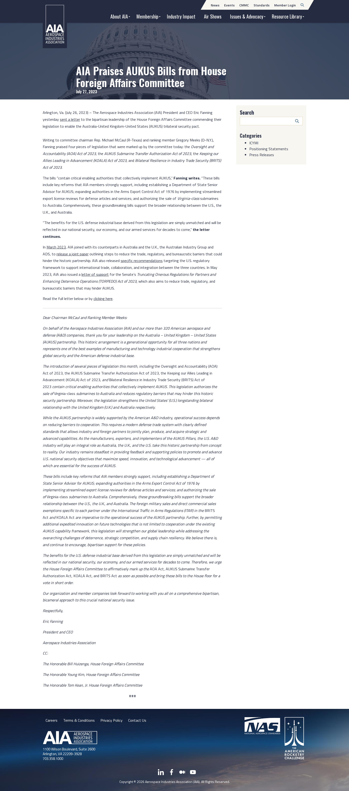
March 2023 (56, 247)
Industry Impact (181, 16)
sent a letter (70, 119)
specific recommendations (142, 260)
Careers (51, 720)
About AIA (119, 16)
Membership (147, 16)
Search (247, 112)
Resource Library (287, 16)
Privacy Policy (111, 720)
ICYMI (253, 143)
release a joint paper (73, 254)
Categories (251, 135)
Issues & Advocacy (246, 16)
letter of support (95, 274)
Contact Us (137, 720)
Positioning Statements (268, 149)
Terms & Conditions (79, 720)
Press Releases (261, 155)
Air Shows (213, 16)
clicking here (103, 298)
